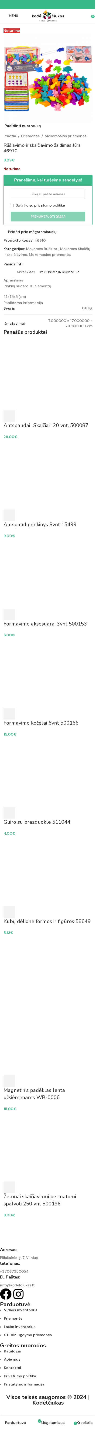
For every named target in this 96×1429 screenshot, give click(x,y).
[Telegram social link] (59, 4)
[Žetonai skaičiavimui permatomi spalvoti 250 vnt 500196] (48, 1146)
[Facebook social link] (37, 4)
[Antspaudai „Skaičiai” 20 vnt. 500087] (48, 375)
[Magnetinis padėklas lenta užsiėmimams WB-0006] (48, 970)
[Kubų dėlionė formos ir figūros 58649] (48, 871)
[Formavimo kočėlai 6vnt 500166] (48, 672)
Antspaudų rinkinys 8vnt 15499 (39, 524)
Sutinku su (40, 205)
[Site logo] (48, 15)
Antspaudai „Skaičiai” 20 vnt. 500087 (45, 425)
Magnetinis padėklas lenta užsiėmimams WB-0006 (34, 1094)
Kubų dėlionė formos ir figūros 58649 (47, 921)
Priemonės (30, 136)
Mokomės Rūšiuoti (42, 248)
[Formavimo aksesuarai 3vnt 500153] (48, 573)
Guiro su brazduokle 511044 (36, 822)
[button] (9, 416)
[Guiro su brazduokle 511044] (48, 771)
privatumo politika (49, 205)
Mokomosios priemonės (65, 136)
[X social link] (42, 4)
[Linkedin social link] (53, 4)
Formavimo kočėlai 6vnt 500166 (41, 723)
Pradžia (9, 136)
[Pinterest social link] (48, 4)
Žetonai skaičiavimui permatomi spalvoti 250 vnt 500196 (39, 1200)
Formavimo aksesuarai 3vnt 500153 (45, 623)
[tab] (26, 272)
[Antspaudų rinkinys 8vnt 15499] (48, 474)
